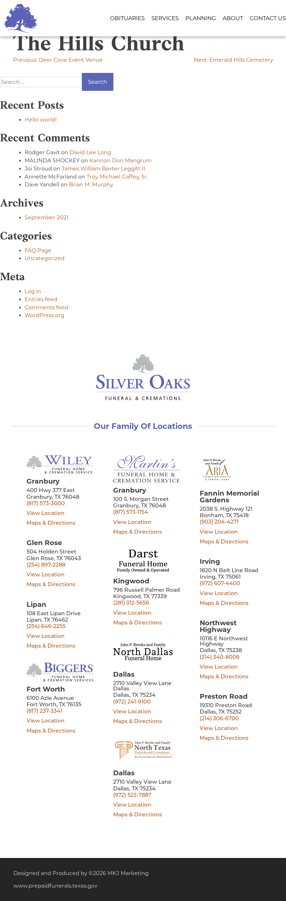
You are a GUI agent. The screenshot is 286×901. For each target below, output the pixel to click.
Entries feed (41, 299)
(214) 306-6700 (219, 719)
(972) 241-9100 (132, 702)
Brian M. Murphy (91, 184)
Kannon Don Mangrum (120, 160)
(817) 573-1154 (130, 512)
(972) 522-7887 (132, 795)
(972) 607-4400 (220, 583)
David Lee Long (90, 152)
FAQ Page (38, 250)
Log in (33, 291)
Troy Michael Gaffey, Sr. (117, 176)
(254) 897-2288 (46, 565)
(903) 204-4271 (219, 522)
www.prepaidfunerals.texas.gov (55, 885)
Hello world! (41, 119)
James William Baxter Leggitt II (103, 168)
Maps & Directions (51, 523)
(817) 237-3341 (44, 711)
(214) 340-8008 (219, 657)
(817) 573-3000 (46, 504)
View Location (46, 513)
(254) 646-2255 (46, 626)
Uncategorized (45, 258)
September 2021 (46, 217)
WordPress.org (44, 315)
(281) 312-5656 (131, 603)
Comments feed (46, 307)
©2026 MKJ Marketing (119, 873)
